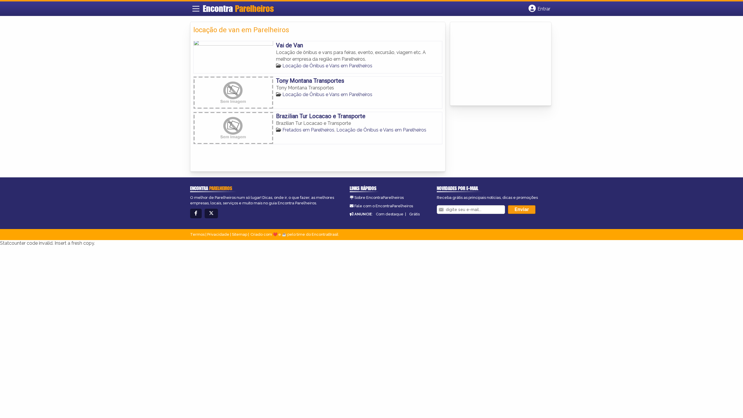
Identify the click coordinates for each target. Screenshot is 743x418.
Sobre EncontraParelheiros (379, 197)
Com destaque (389, 214)
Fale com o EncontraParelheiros (383, 206)
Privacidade (218, 234)
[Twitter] (211, 213)
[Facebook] (196, 213)
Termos (197, 234)
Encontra (238, 8)
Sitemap (239, 234)
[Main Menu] (196, 9)
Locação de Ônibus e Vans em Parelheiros (327, 66)
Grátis (414, 214)
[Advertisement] (496, 64)
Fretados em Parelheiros (308, 130)
